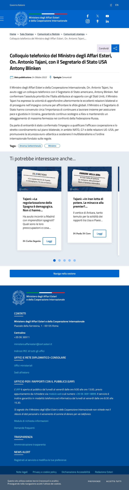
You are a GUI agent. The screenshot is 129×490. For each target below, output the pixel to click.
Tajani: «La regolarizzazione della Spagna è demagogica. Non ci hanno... (38, 204)
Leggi (49, 241)
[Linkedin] (106, 21)
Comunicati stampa (74, 34)
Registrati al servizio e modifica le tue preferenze (40, 460)
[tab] (54, 260)
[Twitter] (96, 16)
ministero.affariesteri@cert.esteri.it (33, 344)
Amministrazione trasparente (30, 444)
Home (13, 34)
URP (18, 389)
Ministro (52, 145)
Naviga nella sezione (64, 273)
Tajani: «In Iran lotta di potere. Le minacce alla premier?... (88, 202)
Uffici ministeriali (23, 365)
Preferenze (94, 481)
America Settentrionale (30, 145)
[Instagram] (86, 21)
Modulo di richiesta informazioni (31, 421)
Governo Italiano (17, 5)
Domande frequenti (24, 428)
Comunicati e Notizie (48, 34)
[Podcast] (96, 21)
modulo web (55, 394)
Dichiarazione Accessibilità (76, 472)
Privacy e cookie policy (45, 472)
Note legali (22, 472)
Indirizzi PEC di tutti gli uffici (29, 351)
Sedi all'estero (21, 372)
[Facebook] (86, 16)
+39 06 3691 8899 (86, 394)
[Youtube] (106, 16)
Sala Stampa (27, 34)
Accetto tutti (113, 481)
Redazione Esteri (104, 472)
